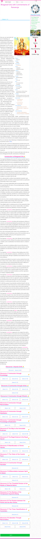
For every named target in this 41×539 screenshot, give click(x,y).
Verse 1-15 (5, 416)
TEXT (7, 19)
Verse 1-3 (5, 476)
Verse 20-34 (22, 442)
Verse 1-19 (7, 442)
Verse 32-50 (25, 378)
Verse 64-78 (22, 526)
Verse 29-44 (25, 523)
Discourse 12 (15, 468)
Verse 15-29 (22, 408)
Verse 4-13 (15, 476)
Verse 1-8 (5, 433)
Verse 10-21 (15, 451)
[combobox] (7, 2)
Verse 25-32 (25, 389)
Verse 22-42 (25, 451)
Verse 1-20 (5, 459)
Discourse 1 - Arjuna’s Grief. (15, 370)
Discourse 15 (15, 497)
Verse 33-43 (15, 392)
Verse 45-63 (7, 526)
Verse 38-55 (25, 459)
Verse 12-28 (15, 523)
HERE (10, 141)
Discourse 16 (15, 506)
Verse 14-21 (25, 476)
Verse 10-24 (15, 389)
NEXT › (11, 535)
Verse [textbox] (17, 2)
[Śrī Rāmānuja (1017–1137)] (21, 46)
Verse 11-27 (22, 489)
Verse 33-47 (25, 416)
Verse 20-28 (25, 433)
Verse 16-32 (15, 416)
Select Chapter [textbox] (8, 2)
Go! (22, 2)
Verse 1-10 (7, 489)
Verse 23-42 (25, 399)
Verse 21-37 (15, 459)
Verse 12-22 (15, 399)
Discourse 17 (15, 514)
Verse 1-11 (5, 399)
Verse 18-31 (15, 378)
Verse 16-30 (22, 425)
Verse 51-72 (15, 382)
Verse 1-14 (7, 408)
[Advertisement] (15, 531)
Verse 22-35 (15, 480)
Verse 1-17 (5, 378)
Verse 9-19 (15, 433)
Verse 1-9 (5, 389)
